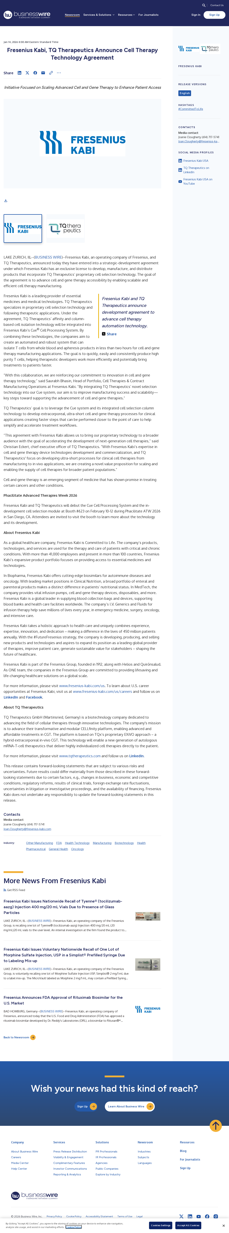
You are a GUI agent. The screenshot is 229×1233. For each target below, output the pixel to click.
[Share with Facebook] (35, 73)
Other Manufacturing (39, 843)
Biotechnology (124, 843)
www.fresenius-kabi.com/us (82, 685)
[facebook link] (207, 1216)
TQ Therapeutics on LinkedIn (196, 170)
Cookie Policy (73, 1226)
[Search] (204, 5)
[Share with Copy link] (51, 73)
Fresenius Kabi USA (195, 160)
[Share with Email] (43, 73)
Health (141, 843)
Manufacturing (102, 843)
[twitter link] (181, 1217)
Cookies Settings (160, 1225)
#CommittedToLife (190, 109)
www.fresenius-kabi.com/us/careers (102, 691)
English (185, 93)
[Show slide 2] (65, 228)
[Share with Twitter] (27, 73)
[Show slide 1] (23, 228)
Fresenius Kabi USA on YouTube (197, 181)
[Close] (224, 1225)
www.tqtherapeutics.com (80, 755)
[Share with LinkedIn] (19, 73)
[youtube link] (198, 1216)
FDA (59, 843)
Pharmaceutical (36, 849)
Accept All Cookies (188, 1225)
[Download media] (6, 200)
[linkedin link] (190, 1216)
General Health (58, 849)
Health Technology (77, 843)
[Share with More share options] (59, 73)
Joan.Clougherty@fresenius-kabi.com (27, 829)
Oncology (77, 849)
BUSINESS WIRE (48, 257)
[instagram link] (216, 1216)
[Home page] (27, 15)
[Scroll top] (216, 1126)
